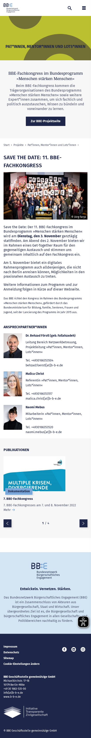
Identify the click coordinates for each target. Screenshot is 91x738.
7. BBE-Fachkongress (18, 499)
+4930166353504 (42, 360)
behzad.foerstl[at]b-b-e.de (44, 365)
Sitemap (9, 658)
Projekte (18, 145)
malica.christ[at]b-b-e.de (43, 398)
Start (6, 145)
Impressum (10, 646)
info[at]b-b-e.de (13, 692)
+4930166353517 (41, 394)
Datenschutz (11, 652)
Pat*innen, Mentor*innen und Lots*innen (52, 145)
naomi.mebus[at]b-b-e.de (44, 432)
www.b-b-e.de (12, 696)
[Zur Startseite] (11, 8)
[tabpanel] (45, 197)
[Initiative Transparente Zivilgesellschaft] (26, 712)
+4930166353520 (42, 427)
